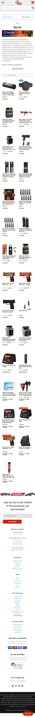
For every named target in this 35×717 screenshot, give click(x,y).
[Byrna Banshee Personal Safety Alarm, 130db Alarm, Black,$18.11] (9, 250)
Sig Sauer (17, 602)
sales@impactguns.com (17, 550)
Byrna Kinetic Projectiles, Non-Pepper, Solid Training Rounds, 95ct (9, 340)
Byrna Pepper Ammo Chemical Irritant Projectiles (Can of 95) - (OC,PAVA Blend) (9, 149)
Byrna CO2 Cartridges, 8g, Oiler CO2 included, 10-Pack (9, 230)
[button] (17, 17)
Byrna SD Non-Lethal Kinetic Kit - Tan (8, 284)
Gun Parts (17, 581)
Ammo (18, 579)
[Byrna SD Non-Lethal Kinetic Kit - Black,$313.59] (9, 304)
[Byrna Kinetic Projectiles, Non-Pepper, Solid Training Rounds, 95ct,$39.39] (9, 331)
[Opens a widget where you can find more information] (28, 713)
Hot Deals (17, 587)
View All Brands (17, 615)
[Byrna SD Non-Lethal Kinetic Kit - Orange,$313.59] (26, 277)
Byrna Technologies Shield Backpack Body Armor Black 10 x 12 (9, 203)
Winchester (17, 608)
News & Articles (17, 561)
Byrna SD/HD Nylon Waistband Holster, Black (24, 93)
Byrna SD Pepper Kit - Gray (25, 420)
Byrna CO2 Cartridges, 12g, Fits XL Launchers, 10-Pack (25, 203)
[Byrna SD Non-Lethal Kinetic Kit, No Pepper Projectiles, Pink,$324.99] (9, 413)
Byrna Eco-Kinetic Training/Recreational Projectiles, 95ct (25, 257)
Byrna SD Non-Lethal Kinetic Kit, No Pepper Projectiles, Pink (9, 421)
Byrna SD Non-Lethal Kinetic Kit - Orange (24, 284)
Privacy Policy (17, 630)
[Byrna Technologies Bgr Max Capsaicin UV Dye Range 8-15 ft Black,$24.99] (9, 168)
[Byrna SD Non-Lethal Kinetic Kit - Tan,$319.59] (9, 277)
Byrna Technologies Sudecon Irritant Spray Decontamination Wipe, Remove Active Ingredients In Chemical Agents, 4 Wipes (9, 396)
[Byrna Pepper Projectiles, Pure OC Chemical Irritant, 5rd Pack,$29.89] (9, 468)
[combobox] (16, 8)
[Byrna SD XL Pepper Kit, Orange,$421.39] (9, 359)
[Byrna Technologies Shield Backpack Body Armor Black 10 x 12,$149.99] (9, 195)
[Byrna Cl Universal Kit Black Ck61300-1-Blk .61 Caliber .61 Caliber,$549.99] (26, 140)
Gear (17, 585)
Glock (17, 606)
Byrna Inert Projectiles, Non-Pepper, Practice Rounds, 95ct (25, 339)
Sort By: (5, 75)
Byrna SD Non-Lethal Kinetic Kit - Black (8, 311)
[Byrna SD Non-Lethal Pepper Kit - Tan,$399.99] (9, 441)
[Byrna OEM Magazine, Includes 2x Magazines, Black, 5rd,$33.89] (26, 222)
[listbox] (14, 75)
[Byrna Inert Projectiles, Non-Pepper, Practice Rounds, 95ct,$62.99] (26, 331)
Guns (17, 577)
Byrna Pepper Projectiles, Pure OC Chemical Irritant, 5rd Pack (8, 476)
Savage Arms (17, 598)
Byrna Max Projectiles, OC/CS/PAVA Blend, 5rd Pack (25, 366)
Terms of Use (17, 628)
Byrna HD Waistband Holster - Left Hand (25, 447)
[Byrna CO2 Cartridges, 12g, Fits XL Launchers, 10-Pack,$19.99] (26, 195)
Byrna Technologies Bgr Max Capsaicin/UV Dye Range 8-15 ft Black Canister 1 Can (25, 176)
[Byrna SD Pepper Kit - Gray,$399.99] (26, 413)
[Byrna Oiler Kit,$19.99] (26, 304)
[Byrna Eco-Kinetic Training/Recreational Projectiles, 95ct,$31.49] (26, 250)
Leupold (17, 610)
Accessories (17, 583)
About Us (17, 562)
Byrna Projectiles (17, 68)
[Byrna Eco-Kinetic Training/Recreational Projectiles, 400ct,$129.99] (9, 113)
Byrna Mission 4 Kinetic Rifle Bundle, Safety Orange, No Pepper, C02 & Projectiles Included (25, 121)
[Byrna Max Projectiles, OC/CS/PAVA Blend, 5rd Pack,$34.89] (26, 359)
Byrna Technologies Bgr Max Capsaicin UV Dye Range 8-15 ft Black (9, 175)
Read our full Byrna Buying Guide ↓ (12, 65)
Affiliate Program (17, 568)
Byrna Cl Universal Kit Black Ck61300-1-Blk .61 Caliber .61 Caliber (25, 148)
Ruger (17, 604)
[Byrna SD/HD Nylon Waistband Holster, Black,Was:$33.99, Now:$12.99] (26, 86)
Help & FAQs (17, 626)
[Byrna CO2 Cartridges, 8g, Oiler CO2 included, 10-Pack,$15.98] (9, 222)
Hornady (17, 600)
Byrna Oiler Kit (23, 310)
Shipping (17, 564)
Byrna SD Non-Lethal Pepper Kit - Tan (8, 447)
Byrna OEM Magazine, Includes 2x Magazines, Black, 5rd (25, 230)
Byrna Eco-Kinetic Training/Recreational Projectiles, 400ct (9, 121)
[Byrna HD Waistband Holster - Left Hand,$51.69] (26, 441)
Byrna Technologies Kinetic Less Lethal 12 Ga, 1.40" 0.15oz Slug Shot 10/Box (9, 94)
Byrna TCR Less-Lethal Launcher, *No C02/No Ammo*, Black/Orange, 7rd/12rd (25, 394)
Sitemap (17, 566)
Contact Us (17, 632)
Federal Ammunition (17, 612)
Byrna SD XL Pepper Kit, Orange (9, 365)
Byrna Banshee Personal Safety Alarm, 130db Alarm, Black (9, 257)
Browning (17, 596)
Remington (17, 613)
